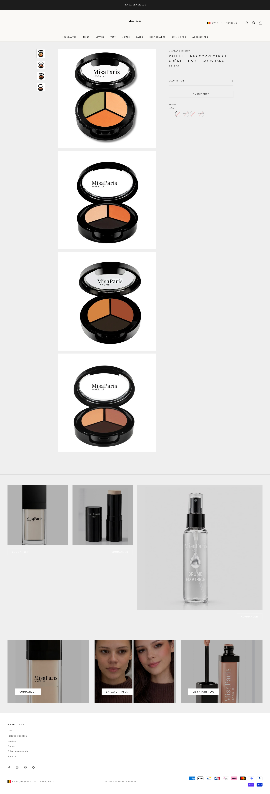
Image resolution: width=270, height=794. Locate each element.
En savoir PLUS (204, 692)
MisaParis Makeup (179, 51)
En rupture (201, 94)
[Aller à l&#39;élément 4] (41, 87)
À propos (12, 756)
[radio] (178, 114)
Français (231, 23)
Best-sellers (158, 37)
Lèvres (100, 37)
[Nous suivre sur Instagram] (17, 767)
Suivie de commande (18, 751)
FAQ (10, 730)
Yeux (113, 37)
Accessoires (200, 37)
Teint (86, 37)
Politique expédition (17, 736)
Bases (139, 37)
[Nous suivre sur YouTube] (25, 767)
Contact (11, 746)
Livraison (12, 741)
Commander (119, 552)
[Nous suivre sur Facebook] (9, 767)
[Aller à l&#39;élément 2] (41, 64)
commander (20, 552)
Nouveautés (69, 37)
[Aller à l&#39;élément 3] (41, 76)
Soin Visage (179, 37)
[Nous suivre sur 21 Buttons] (33, 767)
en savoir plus (117, 692)
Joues (126, 37)
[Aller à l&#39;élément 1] (41, 53)
